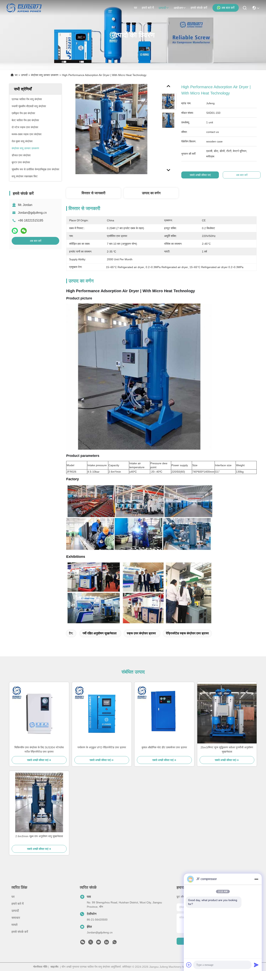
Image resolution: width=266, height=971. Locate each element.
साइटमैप (54, 966)
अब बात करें (227, 7)
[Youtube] (98, 943)
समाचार (15, 917)
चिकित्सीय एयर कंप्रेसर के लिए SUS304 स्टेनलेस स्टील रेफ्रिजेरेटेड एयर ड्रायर (39, 749)
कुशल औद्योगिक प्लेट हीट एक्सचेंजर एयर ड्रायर (164, 747)
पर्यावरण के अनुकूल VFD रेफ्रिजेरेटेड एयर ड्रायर (102, 747)
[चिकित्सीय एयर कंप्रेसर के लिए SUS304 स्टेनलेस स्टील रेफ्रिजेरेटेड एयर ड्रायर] (39, 713)
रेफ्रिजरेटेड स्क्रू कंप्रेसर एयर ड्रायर (187, 633)
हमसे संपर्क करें (199, 7)
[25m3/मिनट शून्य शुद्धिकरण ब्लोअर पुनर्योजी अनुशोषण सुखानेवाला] (227, 713)
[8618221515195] (114, 943)
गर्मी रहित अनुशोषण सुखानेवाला (100, 633)
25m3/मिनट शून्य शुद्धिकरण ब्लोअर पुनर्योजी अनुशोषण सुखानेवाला (227, 749)
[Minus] (256, 879)
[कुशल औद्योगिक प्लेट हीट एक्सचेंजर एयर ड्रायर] (164, 713)
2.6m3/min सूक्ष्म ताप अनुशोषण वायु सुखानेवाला (39, 836)
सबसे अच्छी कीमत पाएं (200, 175)
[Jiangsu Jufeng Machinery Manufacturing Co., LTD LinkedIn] (106, 943)
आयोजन (178, 8)
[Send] (256, 964)
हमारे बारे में (148, 7)
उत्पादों (162, 8)
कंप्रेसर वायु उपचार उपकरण (44, 75)
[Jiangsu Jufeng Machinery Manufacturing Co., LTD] (24, 8)
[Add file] (189, 964)
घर (135, 7)
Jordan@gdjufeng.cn (32, 212)
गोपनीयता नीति (40, 966)
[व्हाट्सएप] (14, 230)
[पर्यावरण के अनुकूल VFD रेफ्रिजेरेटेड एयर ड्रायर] (102, 713)
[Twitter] (90, 943)
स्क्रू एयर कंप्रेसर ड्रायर (141, 633)
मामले (14, 924)
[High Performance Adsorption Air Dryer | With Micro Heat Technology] (111, 129)
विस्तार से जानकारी (93, 193)
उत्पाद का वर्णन (151, 193)
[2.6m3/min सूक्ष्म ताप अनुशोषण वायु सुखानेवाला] (39, 802)
